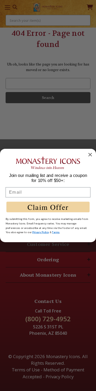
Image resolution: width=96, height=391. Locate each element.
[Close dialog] (90, 154)
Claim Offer (48, 207)
